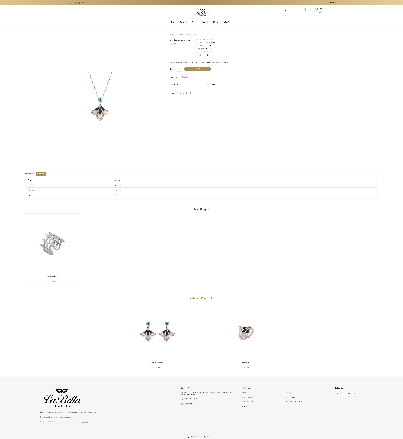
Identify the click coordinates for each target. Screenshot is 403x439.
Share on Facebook (180, 93)
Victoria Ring (245, 363)
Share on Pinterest (184, 93)
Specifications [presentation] (30, 174)
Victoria (209, 39)
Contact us (290, 392)
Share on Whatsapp (190, 93)
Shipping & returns (248, 397)
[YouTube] (75, 3)
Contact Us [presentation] (41, 174)
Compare (175, 84)
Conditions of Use (248, 401)
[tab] (30, 173)
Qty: (171, 69)
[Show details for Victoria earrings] (157, 331)
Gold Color (174, 78)
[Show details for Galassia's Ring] (52, 244)
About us (245, 406)
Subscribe (84, 422)
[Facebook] (72, 3)
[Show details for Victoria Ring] (246, 331)
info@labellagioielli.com (191, 399)
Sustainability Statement (294, 401)
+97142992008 (188, 404)
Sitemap (244, 392)
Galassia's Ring (52, 276)
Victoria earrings (157, 363)
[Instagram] (355, 393)
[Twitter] (68, 3)
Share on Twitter (177, 93)
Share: (172, 93)
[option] (156, 337)
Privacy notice (291, 397)
